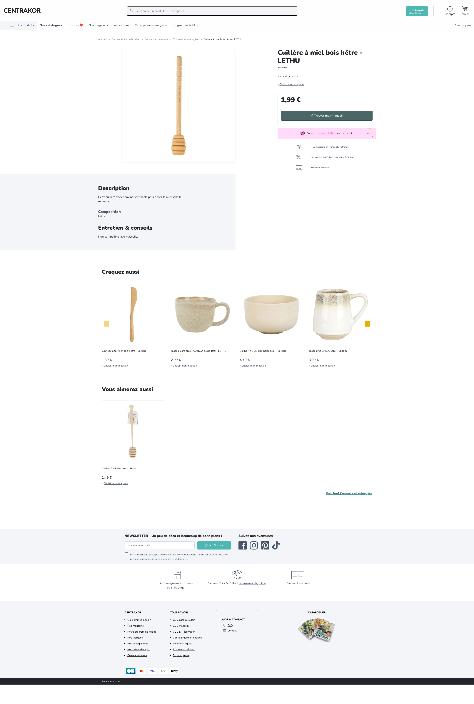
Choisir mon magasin (291, 84)
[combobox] (212, 11)
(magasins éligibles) (252, 583)
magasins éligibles (344, 157)
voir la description (288, 76)
